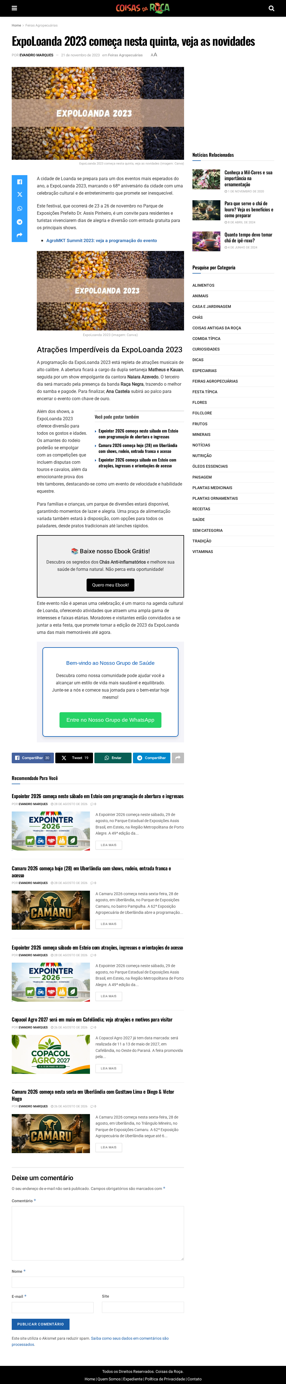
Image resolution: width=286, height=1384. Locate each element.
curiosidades (206, 349)
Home (16, 25)
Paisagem (202, 477)
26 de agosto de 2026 (70, 1027)
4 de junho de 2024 (242, 247)
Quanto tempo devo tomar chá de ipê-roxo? (248, 237)
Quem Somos (109, 1379)
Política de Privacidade (165, 1379)
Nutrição (202, 456)
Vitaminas (202, 552)
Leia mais (109, 845)
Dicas (198, 360)
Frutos (200, 424)
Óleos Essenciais (210, 466)
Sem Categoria (207, 530)
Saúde (198, 520)
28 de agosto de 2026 (70, 804)
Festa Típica (204, 392)
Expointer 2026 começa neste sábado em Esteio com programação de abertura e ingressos (138, 433)
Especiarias (204, 371)
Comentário (24, 1201)
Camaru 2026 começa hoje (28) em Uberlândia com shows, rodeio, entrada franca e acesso (138, 448)
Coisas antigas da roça (216, 328)
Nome (19, 1271)
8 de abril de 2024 (241, 222)
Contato (194, 1379)
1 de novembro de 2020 (245, 191)
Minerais (201, 435)
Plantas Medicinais (212, 488)
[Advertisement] (234, 102)
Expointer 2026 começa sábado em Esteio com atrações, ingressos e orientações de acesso (137, 462)
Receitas (201, 509)
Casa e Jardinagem (211, 307)
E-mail (19, 1297)
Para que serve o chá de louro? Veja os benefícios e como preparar (249, 209)
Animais (200, 296)
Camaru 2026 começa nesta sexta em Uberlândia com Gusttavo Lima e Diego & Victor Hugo (93, 1095)
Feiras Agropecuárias (41, 25)
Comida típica (206, 339)
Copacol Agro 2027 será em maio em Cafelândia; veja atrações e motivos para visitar (92, 1019)
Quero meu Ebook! (110, 585)
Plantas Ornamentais (215, 498)
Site (105, 1296)
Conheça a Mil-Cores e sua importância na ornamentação (248, 178)
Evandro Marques (36, 55)
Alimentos (203, 285)
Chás (197, 317)
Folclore (202, 413)
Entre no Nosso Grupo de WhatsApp (110, 720)
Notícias (201, 445)
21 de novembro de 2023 (80, 55)
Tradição (201, 541)
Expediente (132, 1379)
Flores (199, 402)
